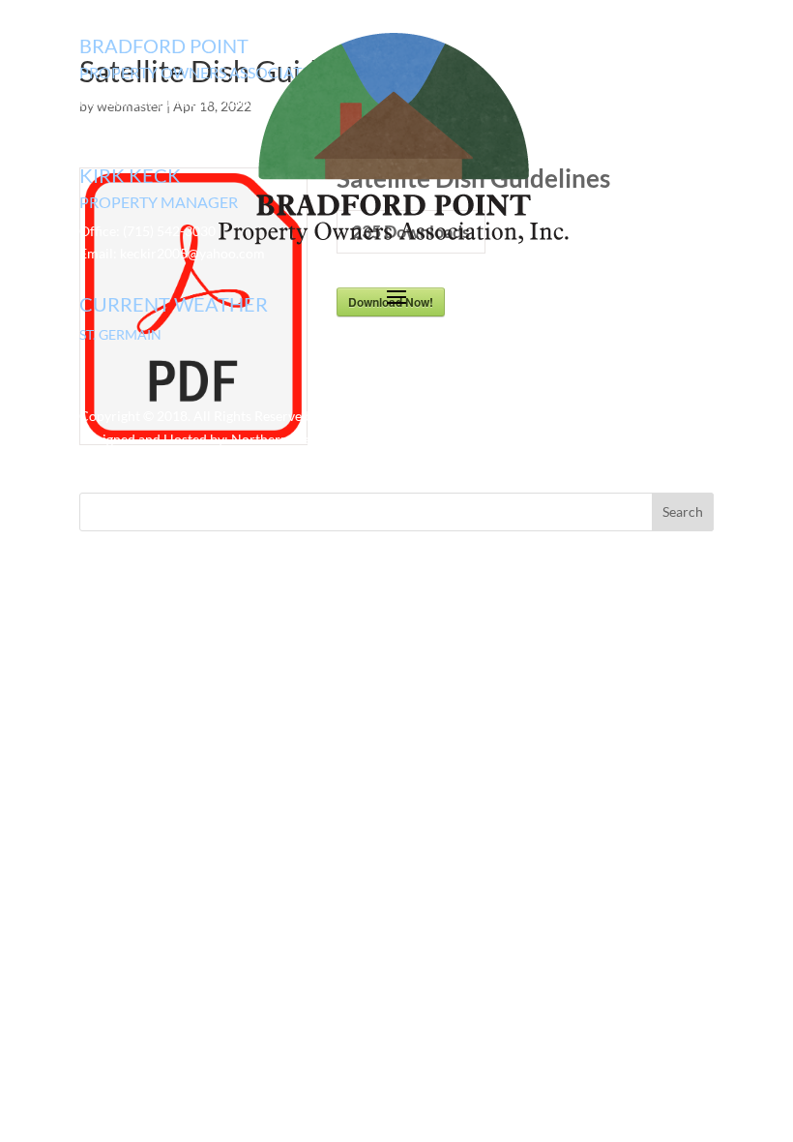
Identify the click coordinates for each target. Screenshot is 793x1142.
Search (682, 511)
